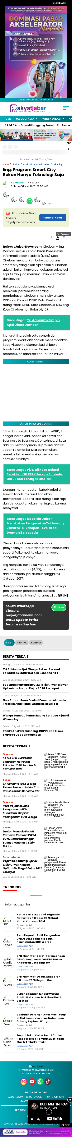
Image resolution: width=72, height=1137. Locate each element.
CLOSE (65, 1125)
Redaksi (20, 1110)
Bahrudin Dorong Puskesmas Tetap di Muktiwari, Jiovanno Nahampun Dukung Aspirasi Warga (41, 1018)
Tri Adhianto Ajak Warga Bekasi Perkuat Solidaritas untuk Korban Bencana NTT (21, 787)
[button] (51, 237)
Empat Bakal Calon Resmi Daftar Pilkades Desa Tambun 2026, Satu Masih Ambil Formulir (40, 1039)
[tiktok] (48, 1084)
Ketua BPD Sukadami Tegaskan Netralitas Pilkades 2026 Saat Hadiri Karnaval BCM (20, 763)
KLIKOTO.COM (34, 1097)
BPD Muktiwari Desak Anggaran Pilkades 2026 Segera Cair (38, 978)
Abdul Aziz (17, 182)
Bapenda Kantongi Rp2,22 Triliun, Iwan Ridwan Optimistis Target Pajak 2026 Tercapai (22, 866)
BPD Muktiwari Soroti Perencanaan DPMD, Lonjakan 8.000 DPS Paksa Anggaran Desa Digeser (41, 959)
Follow (59, 607)
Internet (22, 642)
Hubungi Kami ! (52, 217)
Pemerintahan (42, 164)
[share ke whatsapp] (30, 203)
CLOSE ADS (59, 3)
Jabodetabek (24, 119)
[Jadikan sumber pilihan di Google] (7, 203)
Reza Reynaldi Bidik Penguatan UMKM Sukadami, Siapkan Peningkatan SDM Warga (20, 811)
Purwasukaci (51, 119)
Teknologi (57, 164)
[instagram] (24, 1084)
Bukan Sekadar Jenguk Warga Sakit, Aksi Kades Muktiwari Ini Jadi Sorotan (41, 997)
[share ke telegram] (37, 203)
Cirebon (16, 164)
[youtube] (32, 1084)
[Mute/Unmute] (38, 1119)
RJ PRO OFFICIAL (54, 1097)
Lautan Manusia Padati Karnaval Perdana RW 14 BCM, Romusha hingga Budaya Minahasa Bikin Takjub (19, 839)
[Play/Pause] (32, 1119)
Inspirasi (27, 164)
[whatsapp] (40, 1084)
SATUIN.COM (15, 1097)
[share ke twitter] (22, 203)
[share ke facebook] (15, 203)
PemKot (36, 642)
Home (7, 119)
